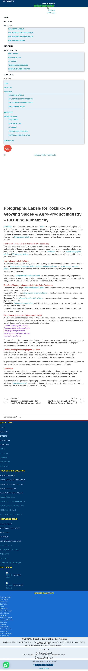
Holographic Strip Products (20, 33)
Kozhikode (8, 227)
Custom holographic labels (34, 288)
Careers (3, 436)
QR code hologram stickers (46, 266)
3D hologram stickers (20, 254)
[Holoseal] (55, 10)
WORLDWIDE (18, 585)
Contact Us (9, 74)
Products (8, 26)
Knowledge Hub (10, 50)
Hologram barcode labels (23, 303)
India (42, 227)
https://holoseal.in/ (20, 383)
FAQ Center (13, 53)
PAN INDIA (17, 575)
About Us (8, 21)
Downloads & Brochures (19, 69)
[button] (44, 79)
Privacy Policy (44, 668)
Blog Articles (14, 57)
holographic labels (22, 237)
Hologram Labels (16, 29)
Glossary (12, 61)
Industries (8, 46)
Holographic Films (16, 40)
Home (6, 17)
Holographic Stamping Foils (20, 36)
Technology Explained (18, 65)
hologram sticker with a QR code (27, 276)
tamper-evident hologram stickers (22, 266)
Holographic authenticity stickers (30, 298)
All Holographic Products (11, 493)
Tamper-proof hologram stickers (35, 293)
